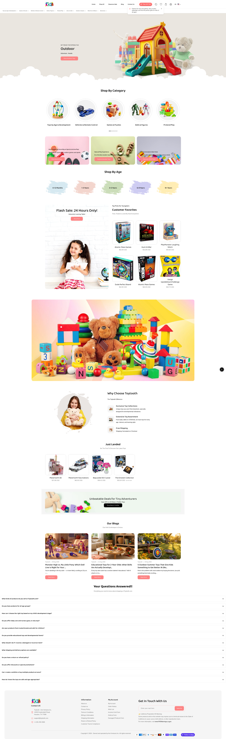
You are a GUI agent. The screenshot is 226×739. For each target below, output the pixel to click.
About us (84, 703)
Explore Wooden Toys (103, 159)
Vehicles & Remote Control (37, 10)
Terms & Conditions (87, 712)
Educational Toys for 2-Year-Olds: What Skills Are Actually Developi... (111, 566)
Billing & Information (87, 715)
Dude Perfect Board (123, 284)
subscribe (179, 708)
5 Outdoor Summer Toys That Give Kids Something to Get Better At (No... (155, 566)
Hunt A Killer (146, 247)
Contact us (84, 706)
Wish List (111, 709)
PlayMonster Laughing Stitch (170, 246)
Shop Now (77, 219)
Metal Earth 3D (56, 478)
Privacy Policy (85, 709)
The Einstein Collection (124, 478)
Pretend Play (60, 10)
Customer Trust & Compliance (90, 724)
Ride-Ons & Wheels (92, 10)
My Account (111, 703)
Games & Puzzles (23, 10)
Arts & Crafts (70, 10)
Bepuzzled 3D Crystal (101, 478)
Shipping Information (87, 718)
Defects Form (112, 715)
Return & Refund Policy (88, 721)
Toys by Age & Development (9, 10)
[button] (179, 546)
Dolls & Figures (50, 10)
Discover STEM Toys (149, 159)
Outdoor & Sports (80, 10)
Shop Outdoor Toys (69, 58)
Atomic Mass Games (123, 247)
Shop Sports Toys (56, 159)
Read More (51, 577)
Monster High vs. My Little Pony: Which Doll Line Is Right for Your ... (64, 566)
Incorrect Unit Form (114, 712)
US (175, 4)
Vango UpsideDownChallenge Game (170, 282)
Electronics (102, 10)
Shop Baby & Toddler (113, 505)
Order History (112, 706)
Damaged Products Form (116, 718)
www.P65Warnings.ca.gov (163, 721)
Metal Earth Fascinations (79, 478)
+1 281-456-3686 (39, 722)
